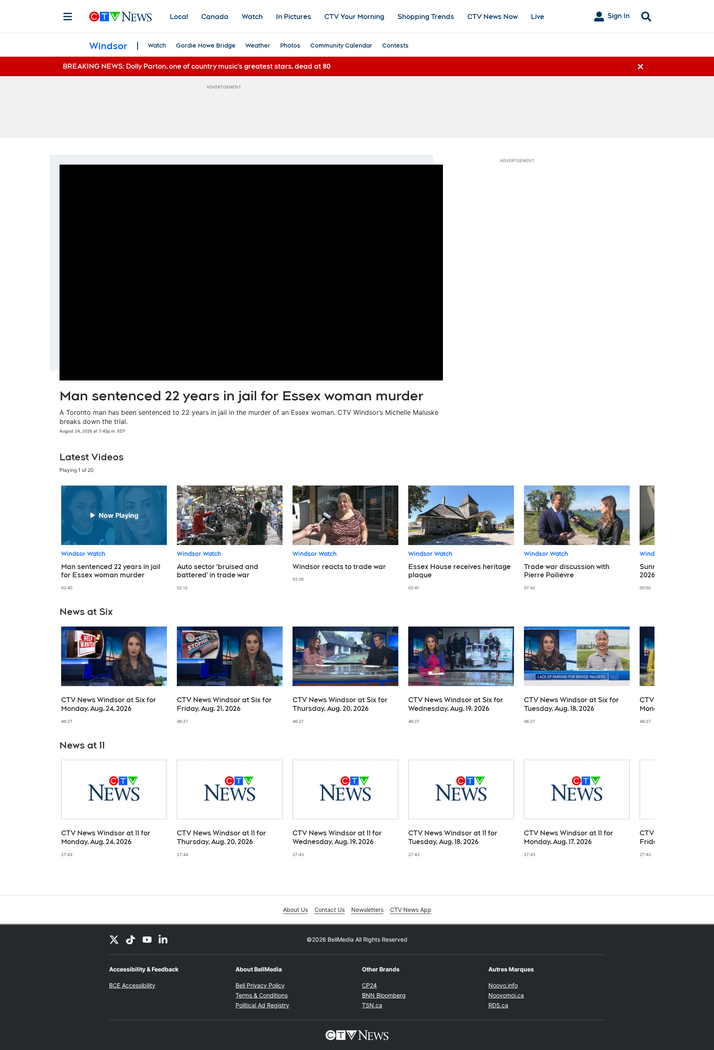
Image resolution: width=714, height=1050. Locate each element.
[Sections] (68, 16)
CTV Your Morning (354, 17)
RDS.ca (498, 1005)
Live (537, 17)
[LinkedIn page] (164, 940)
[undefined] (114, 538)
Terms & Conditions (262, 995)
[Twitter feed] (114, 940)
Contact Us (329, 909)
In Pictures (293, 17)
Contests (395, 45)
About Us (295, 909)
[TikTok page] (131, 940)
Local (179, 17)
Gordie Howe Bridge (206, 45)
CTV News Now (492, 17)
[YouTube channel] (147, 940)
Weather (257, 45)
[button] (637, 538)
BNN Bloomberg (384, 995)
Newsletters (367, 909)
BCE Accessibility (132, 985)
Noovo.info (503, 985)
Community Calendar (341, 45)
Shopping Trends (425, 17)
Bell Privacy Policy (260, 985)
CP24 (369, 985)
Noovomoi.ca (506, 995)
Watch (252, 17)
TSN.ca (372, 1005)
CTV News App (410, 909)
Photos (290, 45)
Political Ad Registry (262, 1005)
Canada (214, 17)
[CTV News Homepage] (120, 17)
